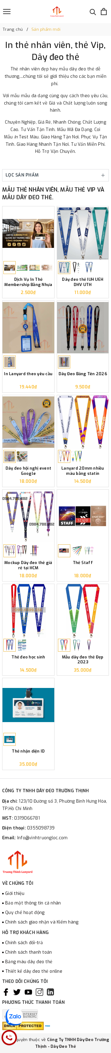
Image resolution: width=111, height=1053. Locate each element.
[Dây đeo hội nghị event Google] (28, 422)
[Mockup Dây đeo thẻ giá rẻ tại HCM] (28, 516)
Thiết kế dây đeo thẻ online (33, 971)
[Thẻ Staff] (83, 516)
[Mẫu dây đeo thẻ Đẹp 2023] (83, 611)
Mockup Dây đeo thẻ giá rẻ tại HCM (28, 565)
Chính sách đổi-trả (24, 943)
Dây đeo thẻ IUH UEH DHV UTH (82, 282)
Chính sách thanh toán (28, 952)
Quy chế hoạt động (24, 913)
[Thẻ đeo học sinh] (28, 611)
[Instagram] (39, 992)
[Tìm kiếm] (93, 11)
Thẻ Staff (83, 562)
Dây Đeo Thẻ (63, 1046)
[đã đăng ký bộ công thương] (47, 1026)
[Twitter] (17, 992)
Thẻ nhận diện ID (28, 751)
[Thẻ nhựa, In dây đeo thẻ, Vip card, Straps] (57, 11)
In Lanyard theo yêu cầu (28, 374)
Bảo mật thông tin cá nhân (33, 903)
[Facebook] (6, 992)
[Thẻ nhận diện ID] (28, 705)
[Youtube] (28, 992)
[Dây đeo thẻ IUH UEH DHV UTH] (83, 233)
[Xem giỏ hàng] (104, 11)
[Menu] (6, 11)
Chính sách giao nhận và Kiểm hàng (41, 922)
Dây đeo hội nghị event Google (28, 471)
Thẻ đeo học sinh (28, 657)
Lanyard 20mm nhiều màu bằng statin (82, 471)
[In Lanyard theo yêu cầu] (28, 328)
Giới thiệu (15, 893)
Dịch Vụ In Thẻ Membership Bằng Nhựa (28, 282)
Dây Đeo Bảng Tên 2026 (83, 374)
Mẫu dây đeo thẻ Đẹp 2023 (83, 660)
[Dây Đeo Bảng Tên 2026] (83, 328)
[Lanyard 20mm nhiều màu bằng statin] (83, 422)
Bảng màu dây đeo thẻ (28, 962)
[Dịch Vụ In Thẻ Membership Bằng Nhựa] (28, 233)
